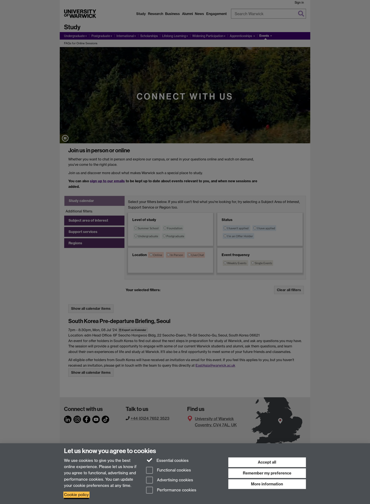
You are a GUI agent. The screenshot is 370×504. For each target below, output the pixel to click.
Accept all (267, 462)
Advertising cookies (174, 480)
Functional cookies (173, 470)
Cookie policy (76, 494)
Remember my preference (267, 473)
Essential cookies (172, 460)
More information (267, 484)
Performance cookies (176, 490)
